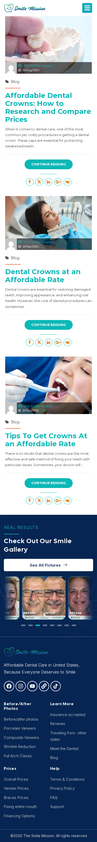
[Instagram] (21, 686)
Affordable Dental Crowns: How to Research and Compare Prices (48, 107)
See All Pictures (45, 565)
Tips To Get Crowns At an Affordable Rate (46, 440)
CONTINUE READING (48, 164)
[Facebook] (9, 686)
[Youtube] (32, 686)
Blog (15, 81)
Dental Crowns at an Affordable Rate (43, 275)
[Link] (44, 686)
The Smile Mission (38, 66)
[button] (87, 8)
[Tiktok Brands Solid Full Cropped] (55, 686)
